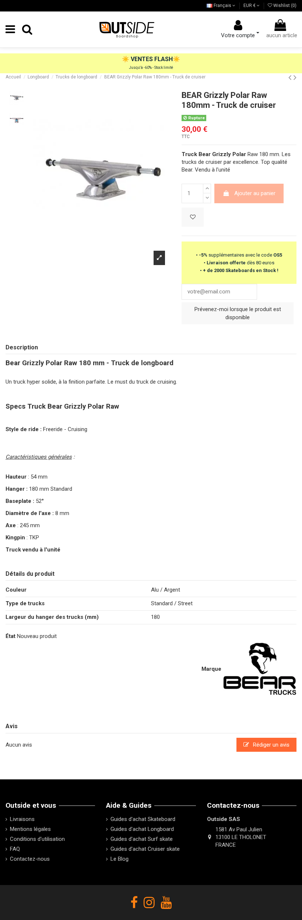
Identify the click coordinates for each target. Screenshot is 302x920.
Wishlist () (284, 5)
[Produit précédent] (291, 77)
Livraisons (22, 819)
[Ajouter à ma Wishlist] (193, 217)
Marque (211, 669)
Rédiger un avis (270, 744)
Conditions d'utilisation (37, 839)
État (10, 636)
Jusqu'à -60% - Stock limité (151, 68)
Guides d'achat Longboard (142, 829)
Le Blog (119, 859)
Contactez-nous (30, 859)
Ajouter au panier (254, 193)
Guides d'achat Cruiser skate (145, 849)
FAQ (15, 849)
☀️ (126, 59)
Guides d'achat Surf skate (141, 839)
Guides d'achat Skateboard (142, 819)
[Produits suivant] (295, 77)
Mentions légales (30, 829)
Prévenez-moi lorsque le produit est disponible (237, 313)
